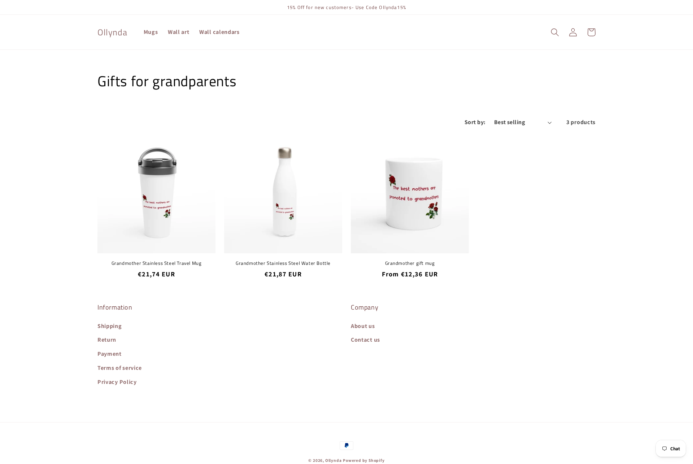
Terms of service (119, 368)
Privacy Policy (117, 382)
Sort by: (475, 122)
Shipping (109, 326)
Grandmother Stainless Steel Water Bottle (283, 263)
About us (363, 326)
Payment (109, 354)
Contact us (365, 339)
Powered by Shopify (364, 460)
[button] (555, 32)
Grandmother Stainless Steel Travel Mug (157, 263)
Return (106, 339)
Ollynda (333, 460)
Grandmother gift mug (410, 263)
